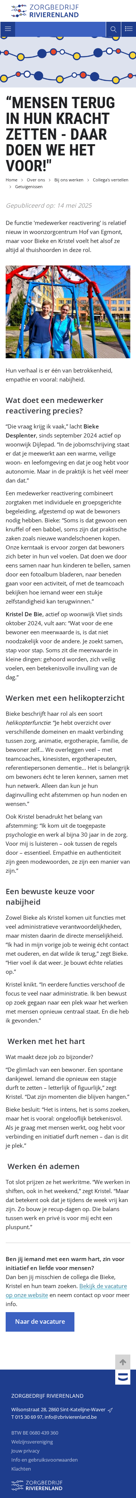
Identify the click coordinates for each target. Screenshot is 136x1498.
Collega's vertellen (110, 180)
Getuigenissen (29, 186)
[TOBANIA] (122, 1377)
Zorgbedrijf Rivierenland (47, 1395)
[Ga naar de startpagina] (45, 10)
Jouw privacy (25, 1450)
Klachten (21, 1468)
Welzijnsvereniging (32, 1441)
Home (11, 180)
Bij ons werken (68, 180)
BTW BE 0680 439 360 (34, 1432)
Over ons (36, 180)
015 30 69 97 (28, 1417)
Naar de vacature (40, 1321)
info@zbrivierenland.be (71, 1417)
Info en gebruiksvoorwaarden (44, 1459)
